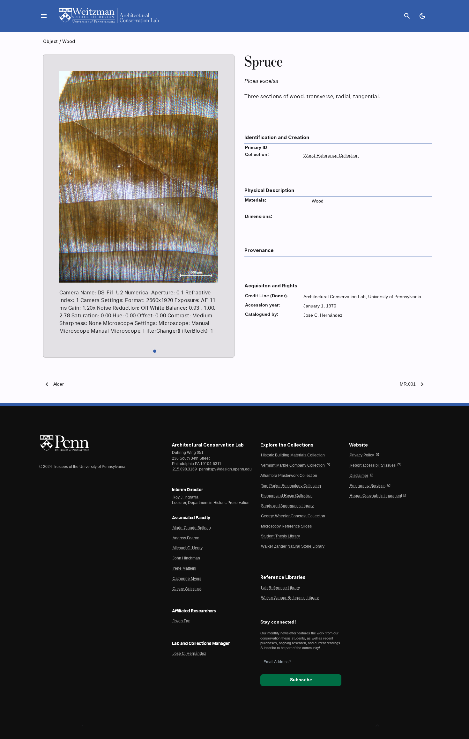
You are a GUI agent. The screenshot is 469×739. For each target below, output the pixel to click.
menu (44, 16)
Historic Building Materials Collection (293, 455)
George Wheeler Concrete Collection (293, 516)
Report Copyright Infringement (376, 496)
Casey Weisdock (187, 589)
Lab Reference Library (280, 588)
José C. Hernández (189, 653)
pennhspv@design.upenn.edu (225, 469)
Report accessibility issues (373, 465)
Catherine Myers (187, 578)
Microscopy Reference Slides (286, 526)
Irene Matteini (184, 568)
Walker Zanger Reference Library (290, 598)
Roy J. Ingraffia (185, 497)
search (407, 16)
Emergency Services (367, 486)
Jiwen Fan (181, 621)
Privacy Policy (362, 455)
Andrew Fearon (186, 538)
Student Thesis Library (280, 536)
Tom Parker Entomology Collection (291, 486)
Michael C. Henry (188, 548)
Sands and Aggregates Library (287, 506)
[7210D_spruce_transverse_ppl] (138, 281)
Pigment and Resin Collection (287, 496)
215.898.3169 (185, 469)
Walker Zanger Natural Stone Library (292, 546)
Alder (58, 384)
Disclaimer (359, 475)
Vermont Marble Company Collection (293, 465)
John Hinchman (186, 558)
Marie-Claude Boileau (192, 528)
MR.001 (408, 384)
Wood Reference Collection (331, 155)
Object (51, 41)
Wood (68, 41)
